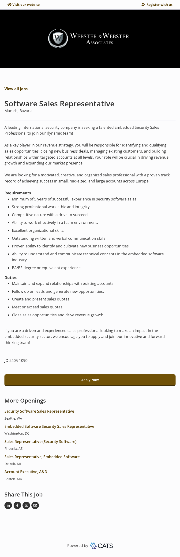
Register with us (159, 4)
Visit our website (26, 4)
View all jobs (16, 88)
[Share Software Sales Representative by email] (35, 506)
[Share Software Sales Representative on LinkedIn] (8, 506)
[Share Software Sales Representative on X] (26, 506)
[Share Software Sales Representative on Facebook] (17, 506)
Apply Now (90, 380)
